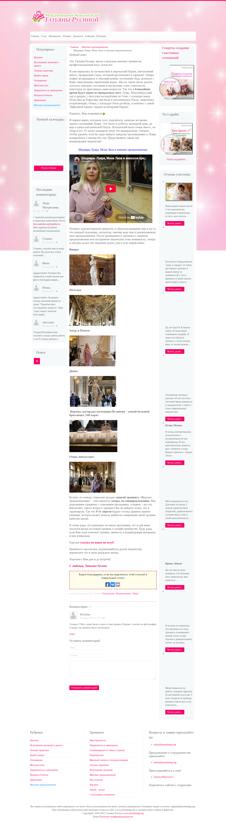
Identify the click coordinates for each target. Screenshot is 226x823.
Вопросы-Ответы (43, 95)
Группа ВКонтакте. (164, 777)
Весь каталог (96, 779)
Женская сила (41, 85)
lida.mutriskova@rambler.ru (46, 224)
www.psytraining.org (133, 813)
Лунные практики (43, 70)
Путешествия (108, 593)
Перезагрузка (97, 755)
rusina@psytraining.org (165, 762)
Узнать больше (48, 168)
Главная (35, 36)
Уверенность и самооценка (48, 90)
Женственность (98, 740)
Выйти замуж (41, 75)
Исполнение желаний (101, 770)
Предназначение (123, 593)
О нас (44, 36)
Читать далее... (174, 223)
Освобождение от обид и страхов (107, 750)
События (89, 36)
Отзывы (67, 36)
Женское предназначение (95, 47)
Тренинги (78, 36)
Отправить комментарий (84, 687)
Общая (135, 593)
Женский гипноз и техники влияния (109, 760)
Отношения (40, 80)
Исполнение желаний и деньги (46, 64)
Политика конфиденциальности (116, 816)
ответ (72, 634)
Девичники (40, 100)
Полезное (101, 36)
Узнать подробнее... (176, 159)
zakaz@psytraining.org (165, 744)
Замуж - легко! (97, 789)
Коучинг (38, 57)
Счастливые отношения (102, 794)
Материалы (55, 36)
